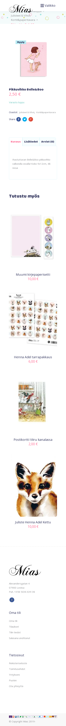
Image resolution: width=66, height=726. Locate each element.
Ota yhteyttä (16, 686)
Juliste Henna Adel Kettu (33, 522)
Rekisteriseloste (18, 663)
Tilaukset (14, 626)
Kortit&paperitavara (23, 20)
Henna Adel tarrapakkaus (33, 357)
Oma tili (13, 620)
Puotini (12, 680)
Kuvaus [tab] (16, 142)
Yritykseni (14, 674)
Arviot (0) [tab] (47, 142)
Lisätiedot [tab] (31, 142)
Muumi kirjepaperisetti (33, 274)
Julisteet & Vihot (26, 112)
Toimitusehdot (17, 668)
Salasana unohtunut (19, 638)
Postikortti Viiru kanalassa (33, 439)
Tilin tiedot (15, 632)
